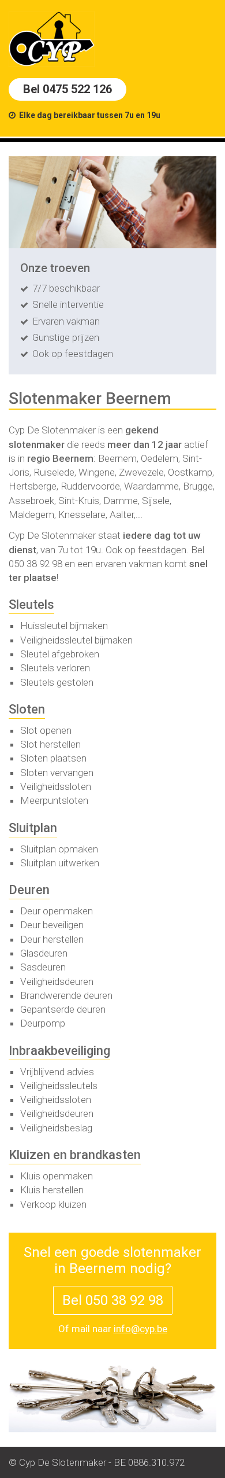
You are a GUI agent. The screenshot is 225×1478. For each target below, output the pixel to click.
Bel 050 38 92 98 (112, 1300)
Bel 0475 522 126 (67, 89)
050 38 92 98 (35, 563)
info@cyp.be (140, 1328)
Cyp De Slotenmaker (52, 430)
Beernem (72, 458)
